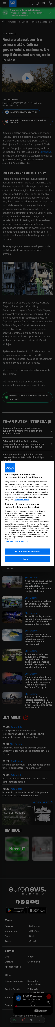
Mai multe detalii (22, 500)
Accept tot (27, 559)
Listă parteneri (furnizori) (16, 542)
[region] (27, 513)
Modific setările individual (27, 551)
